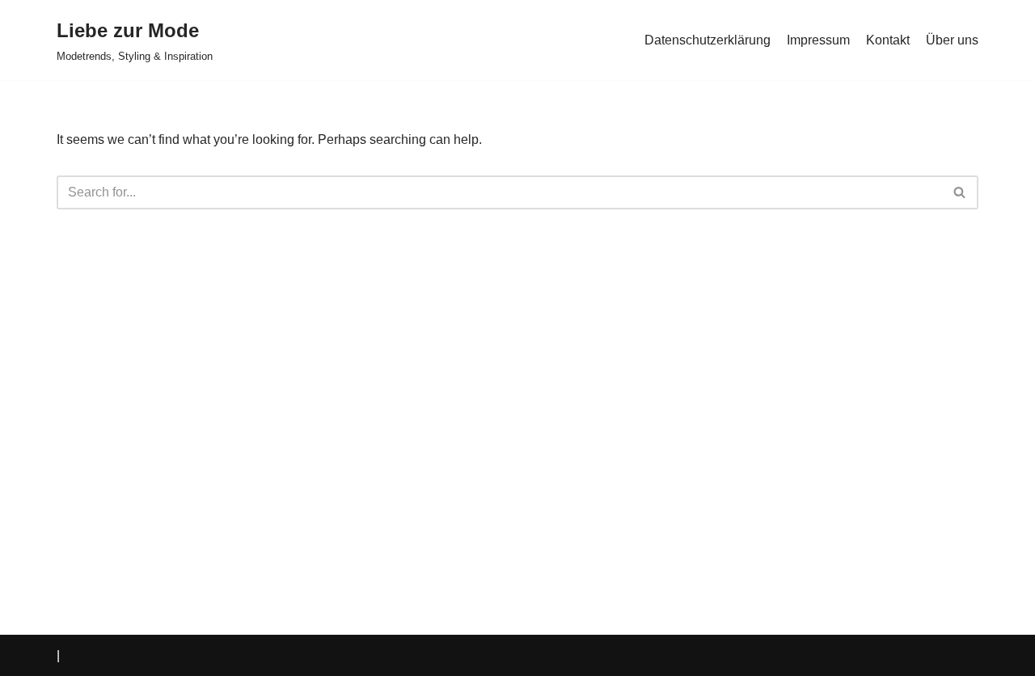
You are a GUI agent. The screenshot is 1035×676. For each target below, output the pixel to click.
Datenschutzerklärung (707, 40)
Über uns (952, 40)
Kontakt (888, 40)
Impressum (818, 40)
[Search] (960, 192)
